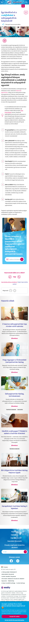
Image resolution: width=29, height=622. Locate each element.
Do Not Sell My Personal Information (14, 620)
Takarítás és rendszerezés (11, 409)
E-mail (4, 551)
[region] (14, 611)
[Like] (10, 276)
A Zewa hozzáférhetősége (8, 583)
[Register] (25, 551)
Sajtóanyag (14, 535)
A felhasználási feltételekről (9, 572)
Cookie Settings (20, 583)
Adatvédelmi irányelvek (8, 574)
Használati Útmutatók (14, 541)
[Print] (4, 41)
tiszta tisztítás (20, 409)
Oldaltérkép (11, 581)
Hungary (5, 567)
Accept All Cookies (14, 616)
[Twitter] (14, 290)
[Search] (26, 2)
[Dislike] (19, 276)
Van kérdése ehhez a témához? (9, 282)
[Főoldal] (9, 2)
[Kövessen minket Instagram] (18, 560)
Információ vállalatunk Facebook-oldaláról (13, 578)
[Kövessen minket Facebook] (11, 560)
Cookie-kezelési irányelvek (9, 576)
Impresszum (14, 538)
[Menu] (1, 2)
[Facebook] (10, 290)
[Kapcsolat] (23, 5)
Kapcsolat (14, 532)
